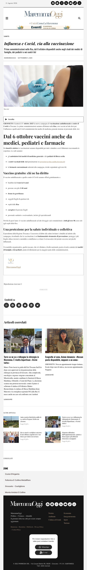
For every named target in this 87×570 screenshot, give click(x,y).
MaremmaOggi (13, 267)
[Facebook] (53, 3)
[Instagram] (62, 3)
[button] (6, 305)
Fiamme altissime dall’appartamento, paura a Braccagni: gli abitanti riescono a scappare (71, 435)
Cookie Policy (16, 530)
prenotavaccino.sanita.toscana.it (52, 161)
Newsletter (22, 527)
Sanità (6, 36)
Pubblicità (30, 527)
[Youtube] (70, 3)
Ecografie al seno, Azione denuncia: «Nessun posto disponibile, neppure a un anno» (64, 358)
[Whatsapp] (79, 3)
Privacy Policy (39, 527)
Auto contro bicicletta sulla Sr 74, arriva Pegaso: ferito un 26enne (30, 419)
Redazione (14, 527)
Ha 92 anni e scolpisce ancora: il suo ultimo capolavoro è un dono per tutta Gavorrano (31, 434)
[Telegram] (57, 3)
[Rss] (66, 3)
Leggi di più (8, 399)
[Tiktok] (75, 3)
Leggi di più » (24, 424)
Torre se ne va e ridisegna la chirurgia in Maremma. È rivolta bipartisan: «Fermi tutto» (21, 359)
